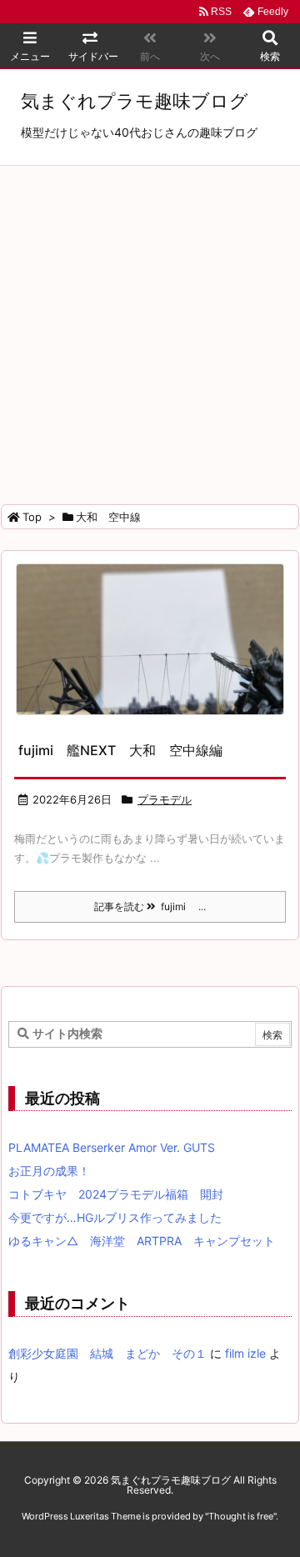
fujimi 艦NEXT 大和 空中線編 (120, 750)
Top (32, 516)
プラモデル (165, 799)
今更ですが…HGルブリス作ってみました (115, 1217)
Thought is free (240, 1516)
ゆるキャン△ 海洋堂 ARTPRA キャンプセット (141, 1241)
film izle (245, 1353)
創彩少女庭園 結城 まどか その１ (107, 1353)
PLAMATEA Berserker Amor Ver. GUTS (111, 1147)
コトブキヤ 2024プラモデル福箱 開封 (115, 1194)
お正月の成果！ (49, 1171)
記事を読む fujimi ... (150, 906)
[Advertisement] (150, 324)
